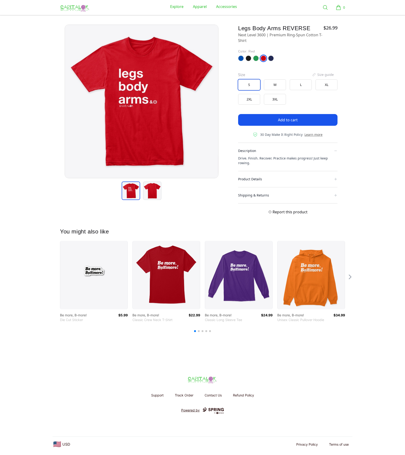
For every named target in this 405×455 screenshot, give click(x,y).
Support (157, 395)
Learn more (313, 134)
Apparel (200, 6)
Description (247, 150)
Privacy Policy (307, 444)
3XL (275, 99)
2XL (249, 99)
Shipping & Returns (253, 195)
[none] (323, 74)
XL (326, 84)
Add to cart (288, 119)
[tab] (131, 191)
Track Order (184, 395)
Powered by (190, 410)
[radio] (249, 84)
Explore (177, 6)
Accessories (226, 6)
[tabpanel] (141, 101)
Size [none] (241, 74)
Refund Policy (243, 395)
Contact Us (213, 395)
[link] (94, 275)
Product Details (250, 179)
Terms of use (339, 444)
